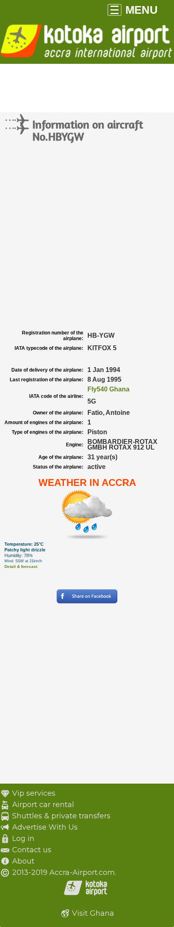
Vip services (33, 793)
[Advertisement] (87, 237)
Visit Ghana (93, 913)
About (23, 861)
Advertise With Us (45, 827)
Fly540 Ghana (108, 389)
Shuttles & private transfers (61, 815)
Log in (23, 838)
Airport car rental (43, 804)
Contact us (31, 849)
